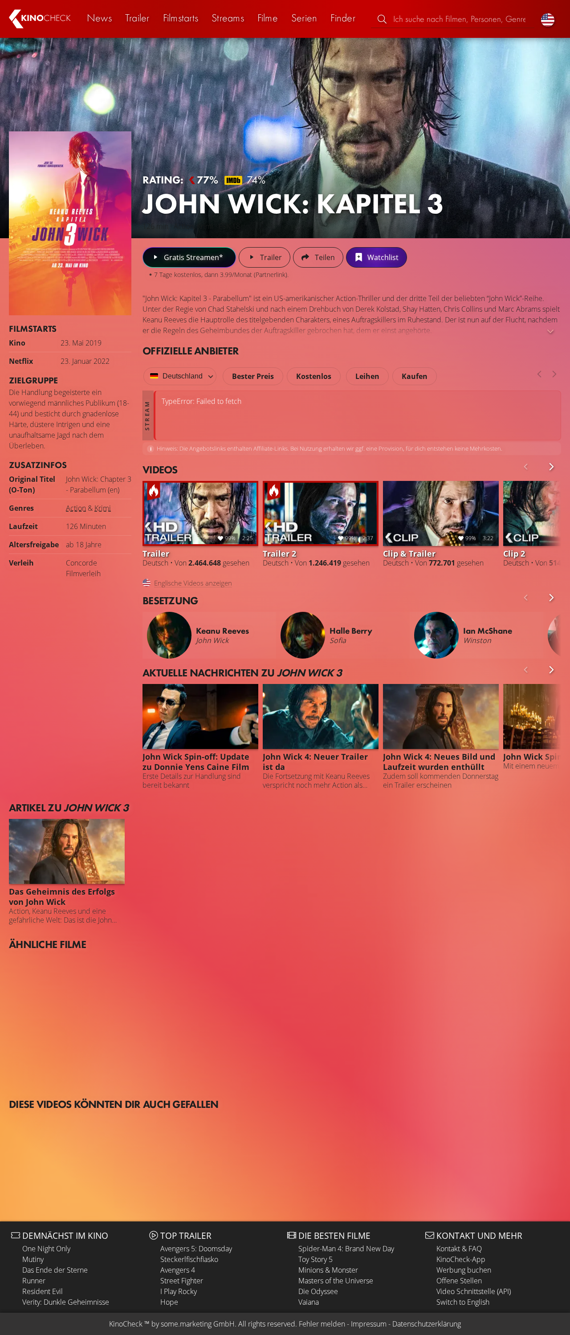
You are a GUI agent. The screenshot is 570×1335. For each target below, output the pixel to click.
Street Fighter (181, 1280)
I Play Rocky (178, 1291)
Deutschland (183, 376)
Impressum (369, 1324)
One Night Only (46, 1248)
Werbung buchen (463, 1270)
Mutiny (33, 1259)
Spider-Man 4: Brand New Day (346, 1248)
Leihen (367, 376)
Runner (33, 1280)
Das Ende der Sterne (55, 1270)
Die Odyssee (318, 1291)
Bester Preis (253, 376)
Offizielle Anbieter (190, 351)
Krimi (102, 508)
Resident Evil (42, 1291)
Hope (169, 1302)
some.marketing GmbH (198, 1324)
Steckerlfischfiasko (189, 1259)
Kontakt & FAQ (459, 1248)
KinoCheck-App (460, 1259)
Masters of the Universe (335, 1280)
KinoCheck (125, 1324)
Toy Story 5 (315, 1259)
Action (76, 508)
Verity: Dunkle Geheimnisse (65, 1302)
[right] (554, 374)
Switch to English (462, 1302)
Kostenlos (313, 376)
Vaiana (308, 1302)
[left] (539, 374)
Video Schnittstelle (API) (473, 1291)
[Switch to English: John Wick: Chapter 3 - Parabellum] (547, 19)
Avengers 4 (177, 1270)
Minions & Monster (328, 1270)
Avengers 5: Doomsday (196, 1248)
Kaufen (415, 376)
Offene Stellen (459, 1280)
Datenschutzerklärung (426, 1324)
